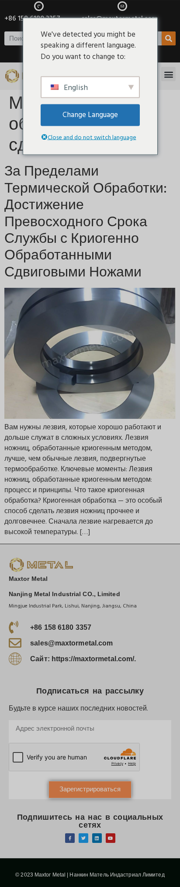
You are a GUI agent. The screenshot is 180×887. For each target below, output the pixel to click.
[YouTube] (110, 838)
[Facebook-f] (70, 838)
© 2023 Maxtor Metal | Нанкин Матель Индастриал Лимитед (89, 875)
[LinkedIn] (97, 838)
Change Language (90, 115)
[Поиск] (169, 38)
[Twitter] (83, 838)
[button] (168, 74)
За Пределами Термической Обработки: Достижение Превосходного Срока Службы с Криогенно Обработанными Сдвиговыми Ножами (85, 222)
